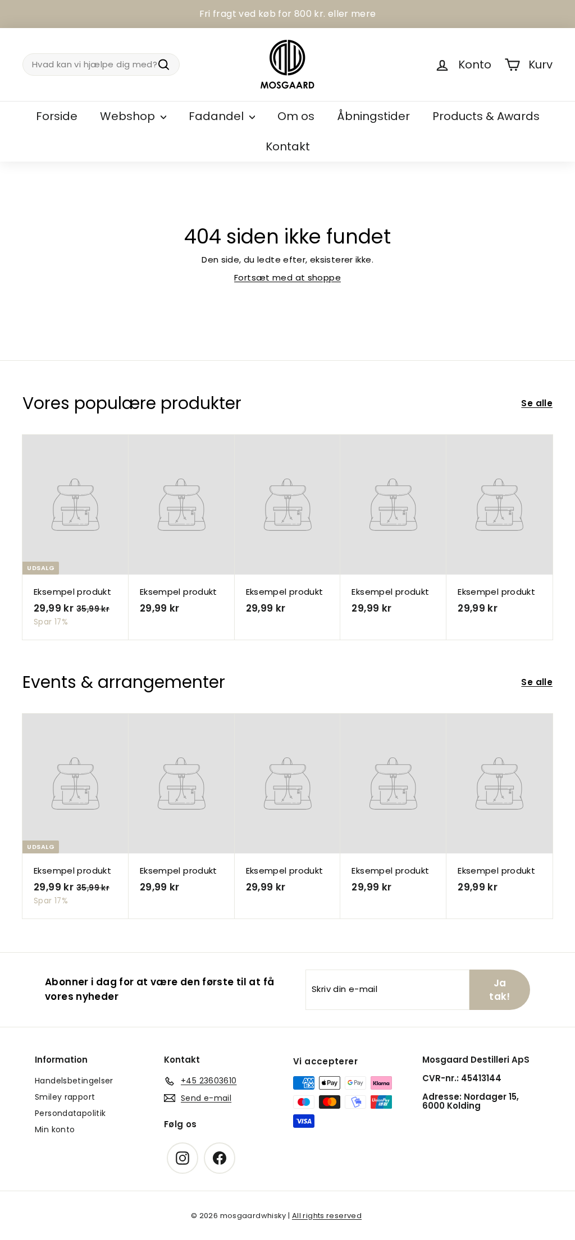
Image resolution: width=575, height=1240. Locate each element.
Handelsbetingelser (74, 1080)
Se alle (537, 403)
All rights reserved (327, 1215)
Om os (295, 116)
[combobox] (101, 64)
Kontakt (288, 146)
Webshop (129, 116)
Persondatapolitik (70, 1113)
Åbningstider (373, 116)
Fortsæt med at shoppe (287, 277)
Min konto (55, 1129)
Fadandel (218, 116)
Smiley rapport (65, 1097)
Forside (56, 116)
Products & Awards (486, 116)
